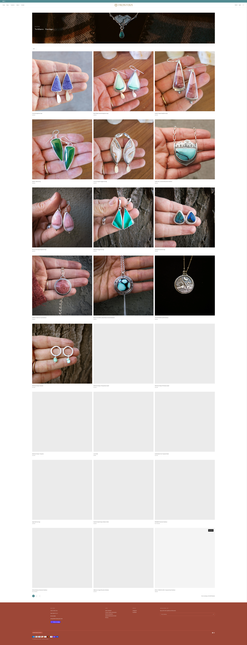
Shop (7, 5)
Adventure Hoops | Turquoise (38, 453)
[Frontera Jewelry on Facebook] (3, 1)
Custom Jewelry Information (111, 612)
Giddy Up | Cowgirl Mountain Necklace (101, 590)
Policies (106, 617)
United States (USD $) (37, 632)
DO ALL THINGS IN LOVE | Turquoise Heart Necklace (165, 590)
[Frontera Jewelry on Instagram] (4, 1)
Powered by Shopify (45, 639)
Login (240, 5)
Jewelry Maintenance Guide (110, 615)
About (18, 5)
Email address (163, 612)
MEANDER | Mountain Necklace (161, 521)
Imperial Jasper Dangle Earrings (161, 113)
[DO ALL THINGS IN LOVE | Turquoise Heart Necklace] (185, 558)
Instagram (135, 610)
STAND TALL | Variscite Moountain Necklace (163, 181)
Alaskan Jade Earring (36, 181)
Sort (34, 48)
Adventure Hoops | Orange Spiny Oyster (101, 385)
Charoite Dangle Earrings (37, 113)
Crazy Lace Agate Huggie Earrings (100, 181)
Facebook (134, 612)
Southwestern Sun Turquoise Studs (162, 453)
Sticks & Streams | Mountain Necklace (39, 590)
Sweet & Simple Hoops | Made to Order (101, 521)
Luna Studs (95, 453)
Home (4, 5)
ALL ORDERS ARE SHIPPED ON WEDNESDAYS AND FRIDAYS (123, 1)
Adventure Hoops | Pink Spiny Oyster (162, 385)
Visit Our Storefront (109, 614)
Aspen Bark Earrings (36, 521)
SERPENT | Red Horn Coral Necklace (39, 317)
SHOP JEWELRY (108, 610)
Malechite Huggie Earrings (98, 249)
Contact (22, 5)
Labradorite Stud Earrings (160, 249)
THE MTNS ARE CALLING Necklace (161, 317)
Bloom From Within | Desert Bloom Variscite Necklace (104, 317)
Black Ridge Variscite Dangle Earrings (100, 113)
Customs (12, 5)
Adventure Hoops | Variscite (37, 385)
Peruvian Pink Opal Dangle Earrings (39, 249)
